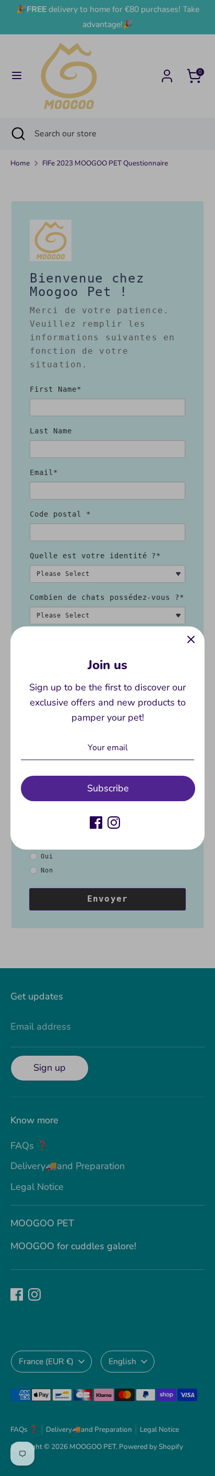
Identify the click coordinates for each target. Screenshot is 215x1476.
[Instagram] (114, 822)
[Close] (191, 639)
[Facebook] (96, 822)
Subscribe (108, 788)
